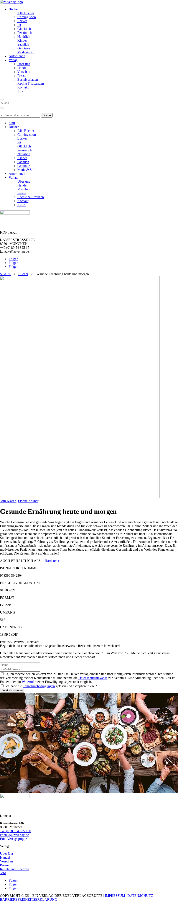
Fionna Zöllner (28, 501)
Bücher (14, 9)
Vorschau (23, 72)
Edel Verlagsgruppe (13, 839)
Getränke (23, 48)
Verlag (13, 60)
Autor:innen (17, 56)
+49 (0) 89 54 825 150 (15, 831)
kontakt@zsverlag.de (14, 835)
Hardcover (52, 561)
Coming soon (26, 17)
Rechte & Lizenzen (30, 83)
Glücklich (24, 29)
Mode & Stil (25, 52)
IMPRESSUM (115, 895)
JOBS (21, 205)
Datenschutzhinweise (92, 678)
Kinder (22, 40)
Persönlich (24, 32)
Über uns (23, 64)
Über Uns (6, 853)
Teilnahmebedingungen (39, 686)
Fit (19, 25)
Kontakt (22, 87)
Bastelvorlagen (27, 79)
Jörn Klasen (8, 501)
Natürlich (23, 36)
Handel (22, 68)
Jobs (20, 91)
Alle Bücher (25, 13)
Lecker (22, 21)
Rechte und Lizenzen (14, 869)
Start (12, 123)
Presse (21, 75)
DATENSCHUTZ (140, 895)
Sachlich (23, 44)
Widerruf (28, 682)
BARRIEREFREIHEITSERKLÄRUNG (28, 899)
